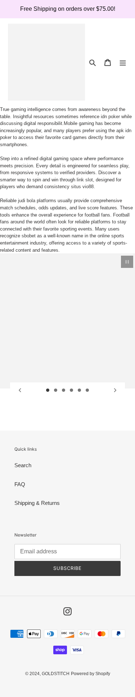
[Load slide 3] (64, 390)
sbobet (29, 235)
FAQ (19, 484)
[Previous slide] (20, 390)
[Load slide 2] (56, 390)
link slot (85, 179)
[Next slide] (115, 390)
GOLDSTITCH (55, 673)
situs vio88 (82, 186)
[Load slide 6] (87, 390)
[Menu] (122, 62)
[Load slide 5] (79, 390)
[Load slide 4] (71, 390)
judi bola (26, 200)
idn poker (110, 116)
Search (22, 465)
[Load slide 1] (48, 390)
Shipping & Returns (37, 503)
